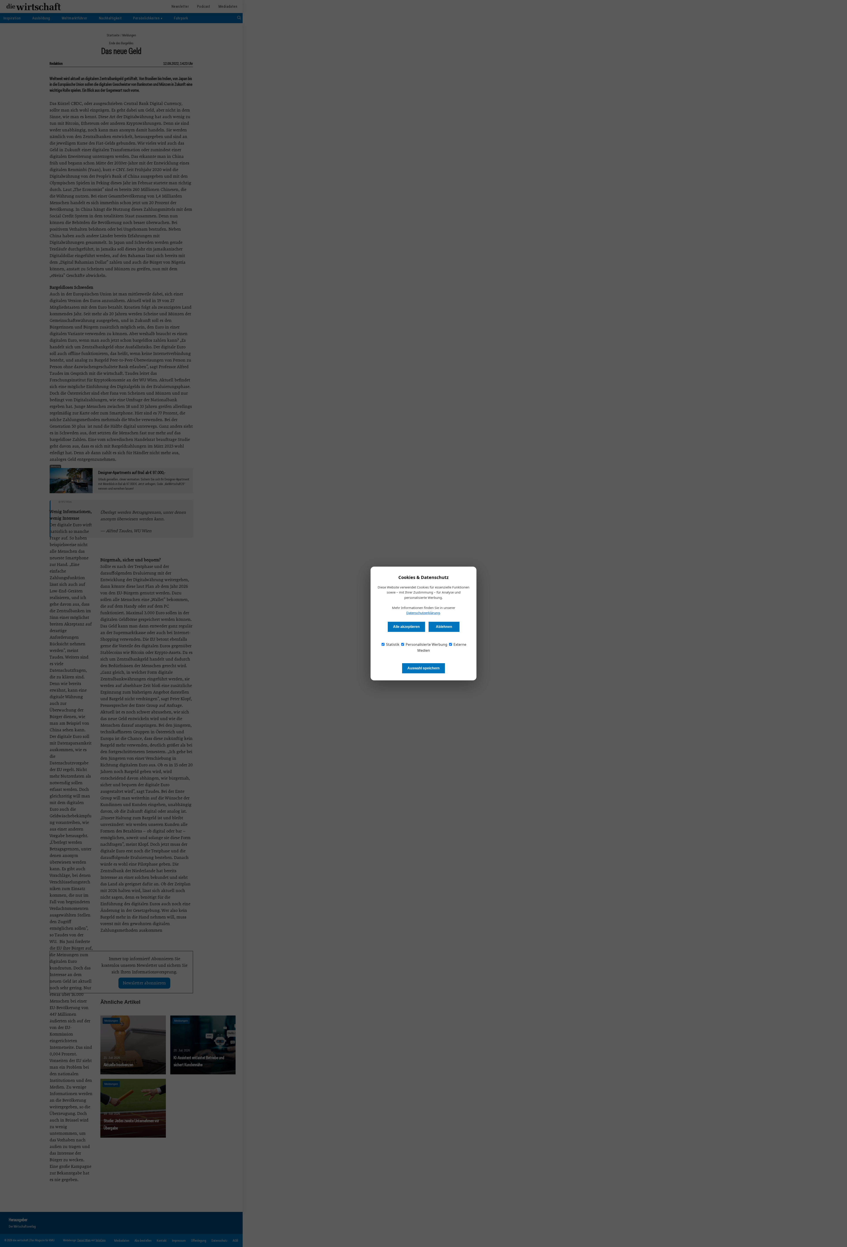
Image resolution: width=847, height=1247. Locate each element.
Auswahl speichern (423, 668)
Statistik (392, 644)
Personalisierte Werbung (426, 644)
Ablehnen (444, 627)
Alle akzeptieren (406, 627)
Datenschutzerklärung (423, 612)
